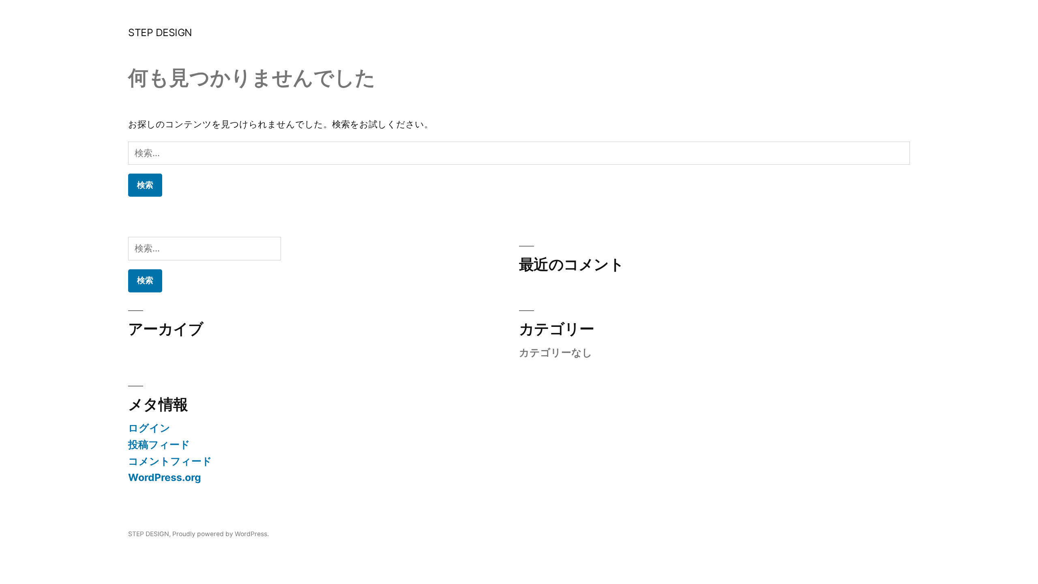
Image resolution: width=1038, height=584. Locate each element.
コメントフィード (170, 461)
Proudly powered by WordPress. (220, 534)
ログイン (149, 428)
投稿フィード (159, 444)
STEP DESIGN (160, 32)
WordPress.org (164, 477)
